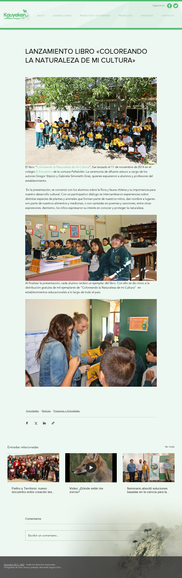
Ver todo (170, 446)
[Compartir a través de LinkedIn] (44, 423)
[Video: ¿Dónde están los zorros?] (91, 467)
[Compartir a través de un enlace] (53, 423)
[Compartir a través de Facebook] (27, 423)
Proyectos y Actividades (66, 410)
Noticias (46, 410)
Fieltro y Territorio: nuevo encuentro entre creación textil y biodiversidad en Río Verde (33, 490)
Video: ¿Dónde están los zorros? (86, 490)
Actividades (32, 410)
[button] (62, 16)
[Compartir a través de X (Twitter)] (35, 423)
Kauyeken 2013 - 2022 (14, 564)
